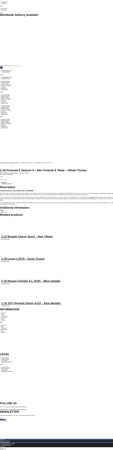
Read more (6, 239)
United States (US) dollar (9, 443)
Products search (4, 65)
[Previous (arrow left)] (0, 449)
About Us (3, 313)
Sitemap (3, 320)
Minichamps (10, 174)
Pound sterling (5, 442)
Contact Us (4, 3)
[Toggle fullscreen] (3, 448)
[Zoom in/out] (5, 448)
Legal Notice (4, 360)
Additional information (6, 183)
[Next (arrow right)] (2, 449)
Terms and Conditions (6, 362)
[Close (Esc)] (0, 448)
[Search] (1, 68)
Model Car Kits (5, 84)
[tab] (57, 182)
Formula (17, 162)
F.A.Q (2, 318)
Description (4, 182)
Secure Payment (5, 359)
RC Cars (3, 86)
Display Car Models (6, 85)
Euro (4, 446)
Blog (2, 314)
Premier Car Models (14, 438)
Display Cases (4, 89)
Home (1, 162)
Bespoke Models (5, 82)
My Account (4, 317)
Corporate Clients (5, 81)
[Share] (2, 448)
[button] (56, 6)
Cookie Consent (5, 357)
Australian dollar (7, 445)
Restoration (4, 88)
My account (4, 2)
